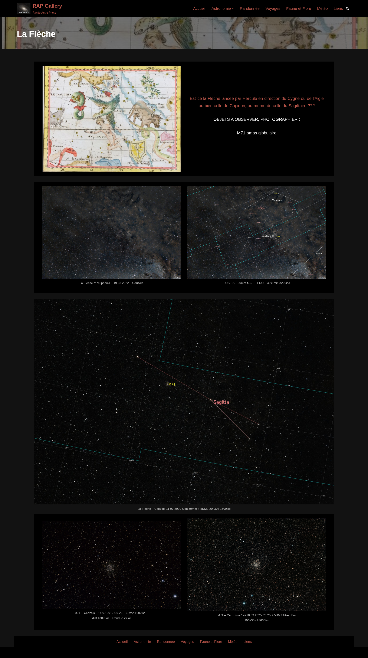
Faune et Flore (298, 8)
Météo (322, 8)
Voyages (273, 8)
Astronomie (142, 642)
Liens (338, 8)
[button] (233, 8)
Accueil (199, 8)
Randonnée (250, 8)
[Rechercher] (347, 8)
